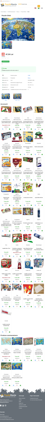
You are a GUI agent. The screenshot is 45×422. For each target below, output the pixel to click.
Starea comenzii (22, 398)
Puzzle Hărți (23, 11)
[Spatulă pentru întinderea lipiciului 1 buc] (35, 307)
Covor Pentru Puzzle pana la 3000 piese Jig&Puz (39, 173)
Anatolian (28, 168)
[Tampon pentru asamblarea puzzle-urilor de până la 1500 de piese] (2, 231)
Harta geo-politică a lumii (17, 377)
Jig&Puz (38, 168)
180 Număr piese (38, 350)
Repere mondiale (17, 352)
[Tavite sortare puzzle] (35, 154)
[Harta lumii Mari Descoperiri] (24, 360)
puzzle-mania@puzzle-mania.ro (6, 400)
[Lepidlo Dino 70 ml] (2, 256)
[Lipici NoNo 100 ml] (35, 205)
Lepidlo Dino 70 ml (6, 248)
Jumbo (6, 117)
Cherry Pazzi (27, 349)
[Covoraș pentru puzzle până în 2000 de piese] (2, 180)
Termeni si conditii (22, 404)
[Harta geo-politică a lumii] (13, 385)
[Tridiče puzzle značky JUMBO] (2, 281)
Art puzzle (17, 143)
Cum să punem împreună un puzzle (7, 419)
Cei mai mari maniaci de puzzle (36, 399)
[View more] (6, 112)
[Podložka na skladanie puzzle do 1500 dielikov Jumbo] (13, 256)
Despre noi (21, 403)
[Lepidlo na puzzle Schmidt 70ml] (2, 332)
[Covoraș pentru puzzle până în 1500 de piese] (13, 180)
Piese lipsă (2, 414)
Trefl (28, 117)
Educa (18, 11)
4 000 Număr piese (17, 350)
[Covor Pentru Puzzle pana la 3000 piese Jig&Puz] (35, 180)
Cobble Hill (28, 270)
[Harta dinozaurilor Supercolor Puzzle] (35, 360)
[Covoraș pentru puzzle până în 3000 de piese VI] (24, 129)
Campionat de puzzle (23, 406)
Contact (20, 408)
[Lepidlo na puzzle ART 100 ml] (13, 281)
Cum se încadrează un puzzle (6, 417)
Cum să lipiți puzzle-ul (4, 416)
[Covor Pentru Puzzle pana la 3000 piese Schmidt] (2, 155)
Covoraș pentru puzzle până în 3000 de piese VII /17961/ (17, 122)
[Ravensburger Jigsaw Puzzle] (24, 154)
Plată (20, 401)
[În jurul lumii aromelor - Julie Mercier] (2, 360)
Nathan (6, 349)
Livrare (20, 399)
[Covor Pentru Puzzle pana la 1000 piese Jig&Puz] (13, 205)
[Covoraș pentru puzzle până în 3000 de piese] (2, 129)
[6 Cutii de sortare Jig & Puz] (24, 230)
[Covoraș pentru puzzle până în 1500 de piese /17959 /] (35, 129)
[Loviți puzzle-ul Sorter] (24, 205)
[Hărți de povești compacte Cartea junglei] (2, 385)
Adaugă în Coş (5, 61)
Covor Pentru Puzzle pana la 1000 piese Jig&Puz (17, 199)
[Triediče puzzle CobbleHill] (35, 281)
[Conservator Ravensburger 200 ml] (35, 256)
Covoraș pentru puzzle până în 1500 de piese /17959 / (39, 122)
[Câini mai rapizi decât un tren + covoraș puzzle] (2, 306)
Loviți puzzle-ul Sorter (27, 197)
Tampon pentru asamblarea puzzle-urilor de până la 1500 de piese (6, 224)
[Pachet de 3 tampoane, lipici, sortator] (13, 230)
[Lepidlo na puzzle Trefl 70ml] (24, 306)
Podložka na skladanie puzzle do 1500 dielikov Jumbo (17, 249)
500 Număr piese (6, 350)
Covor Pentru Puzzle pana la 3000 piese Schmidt (6, 148)
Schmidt (6, 143)
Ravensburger (17, 117)
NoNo (39, 194)
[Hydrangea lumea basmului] (13, 306)
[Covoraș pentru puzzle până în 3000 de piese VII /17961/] (13, 129)
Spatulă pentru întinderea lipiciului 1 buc (39, 300)
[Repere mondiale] (13, 360)
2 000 (29, 75)
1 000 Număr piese (6, 297)
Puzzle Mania (3, 11)
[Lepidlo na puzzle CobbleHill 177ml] (24, 281)
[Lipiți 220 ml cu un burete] (35, 230)
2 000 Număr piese (11, 11)
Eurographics (6, 168)
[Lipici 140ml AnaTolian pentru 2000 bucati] (24, 256)
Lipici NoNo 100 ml (39, 197)
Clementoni (39, 349)
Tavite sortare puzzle (39, 146)
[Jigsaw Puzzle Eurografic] (2, 205)
